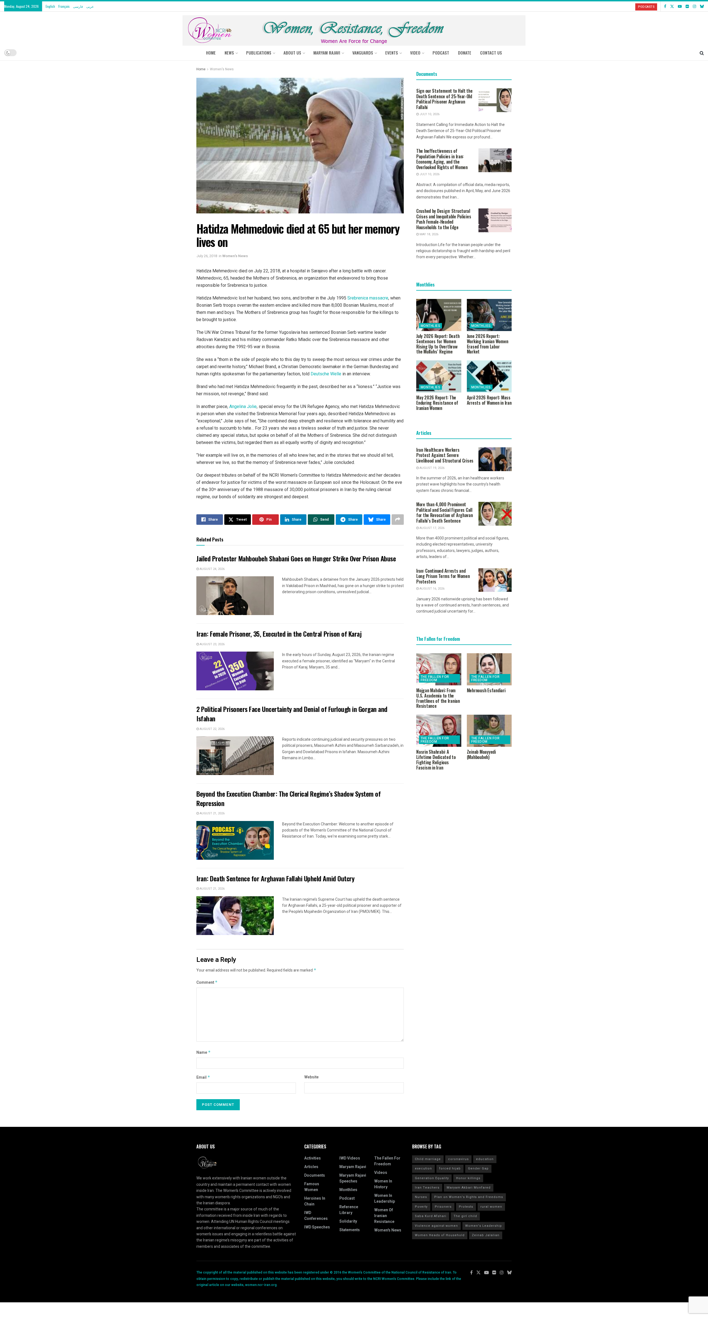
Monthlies (430, 325)
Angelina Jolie (243, 406)
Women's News (222, 69)
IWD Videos (349, 1158)
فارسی (78, 6)
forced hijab (450, 1168)
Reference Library (348, 1210)
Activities (312, 1158)
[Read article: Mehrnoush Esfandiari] (489, 669)
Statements (349, 1230)
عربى (90, 6)
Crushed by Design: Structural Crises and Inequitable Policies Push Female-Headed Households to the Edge (443, 219)
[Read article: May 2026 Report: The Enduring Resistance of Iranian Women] (438, 376)
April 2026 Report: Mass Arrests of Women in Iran (489, 400)
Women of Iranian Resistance (384, 1216)
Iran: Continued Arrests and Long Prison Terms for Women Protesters (443, 576)
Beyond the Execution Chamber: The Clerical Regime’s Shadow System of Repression (288, 798)
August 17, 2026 (431, 528)
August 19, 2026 (431, 468)
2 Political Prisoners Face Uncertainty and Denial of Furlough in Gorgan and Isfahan (291, 713)
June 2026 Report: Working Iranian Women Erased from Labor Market (487, 344)
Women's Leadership (483, 1225)
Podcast (347, 1198)
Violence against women (436, 1225)
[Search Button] (702, 52)
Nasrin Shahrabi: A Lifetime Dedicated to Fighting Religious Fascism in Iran (436, 759)
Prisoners (443, 1206)
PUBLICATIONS (258, 53)
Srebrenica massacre (367, 298)
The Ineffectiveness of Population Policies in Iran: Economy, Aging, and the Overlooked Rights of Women (442, 159)
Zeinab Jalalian (485, 1235)
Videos (380, 1173)
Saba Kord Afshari (430, 1216)
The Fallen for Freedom (435, 678)
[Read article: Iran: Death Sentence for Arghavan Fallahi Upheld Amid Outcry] (235, 915)
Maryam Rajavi (352, 1167)
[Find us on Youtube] (680, 6)
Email (203, 1077)
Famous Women (311, 1187)
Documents (314, 1175)
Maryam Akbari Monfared (469, 1187)
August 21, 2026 (212, 813)
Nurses (421, 1197)
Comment (207, 982)
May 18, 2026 (428, 234)
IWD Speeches (317, 1227)
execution (423, 1168)
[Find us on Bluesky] (702, 6)
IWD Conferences (316, 1216)
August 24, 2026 (212, 569)
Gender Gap (478, 1168)
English (50, 6)
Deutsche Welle (326, 373)
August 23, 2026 (212, 644)
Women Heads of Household (440, 1235)
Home (211, 53)
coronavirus (458, 1159)
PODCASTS (646, 6)
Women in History (383, 1184)
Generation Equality (432, 1178)
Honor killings (468, 1178)
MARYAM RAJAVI (326, 53)
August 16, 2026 (431, 588)
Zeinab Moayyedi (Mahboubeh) (481, 754)
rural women (491, 1206)
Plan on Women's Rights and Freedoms (468, 1197)
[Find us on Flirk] (687, 6)
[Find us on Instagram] (694, 6)
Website (311, 1077)
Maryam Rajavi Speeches (352, 1178)
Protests (466, 1206)
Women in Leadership (384, 1198)
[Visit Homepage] (354, 28)
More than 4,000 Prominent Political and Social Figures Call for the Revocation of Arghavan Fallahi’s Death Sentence (444, 512)
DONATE (464, 53)
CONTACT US (491, 53)
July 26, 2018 (206, 256)
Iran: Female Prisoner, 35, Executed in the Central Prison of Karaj (278, 634)
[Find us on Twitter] (672, 6)
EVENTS (391, 53)
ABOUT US (292, 53)
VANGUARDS (362, 53)
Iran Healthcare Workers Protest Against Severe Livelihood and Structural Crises (444, 455)
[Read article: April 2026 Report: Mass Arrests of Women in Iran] (489, 376)
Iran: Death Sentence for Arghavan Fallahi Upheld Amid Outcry (275, 878)
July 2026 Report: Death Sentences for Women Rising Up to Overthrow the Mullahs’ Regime (437, 344)
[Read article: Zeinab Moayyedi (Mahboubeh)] (489, 731)
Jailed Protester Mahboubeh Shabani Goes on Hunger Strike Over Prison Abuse (296, 558)
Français (64, 6)
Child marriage (428, 1159)
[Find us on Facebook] (665, 6)
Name (203, 1052)
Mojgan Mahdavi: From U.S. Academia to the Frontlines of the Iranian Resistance (438, 698)
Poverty (421, 1206)
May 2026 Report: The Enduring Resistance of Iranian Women (437, 402)
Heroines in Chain (314, 1201)
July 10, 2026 (429, 114)
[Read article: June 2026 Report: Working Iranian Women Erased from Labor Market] (489, 315)
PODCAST (441, 53)
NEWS (229, 53)
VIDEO (415, 53)
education (485, 1159)
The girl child (465, 1216)
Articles (311, 1167)
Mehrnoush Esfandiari (486, 690)
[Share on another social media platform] (398, 519)
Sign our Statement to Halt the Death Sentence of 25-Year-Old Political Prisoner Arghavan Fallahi (444, 98)
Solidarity (348, 1221)
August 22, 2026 (212, 729)
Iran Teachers (427, 1187)
